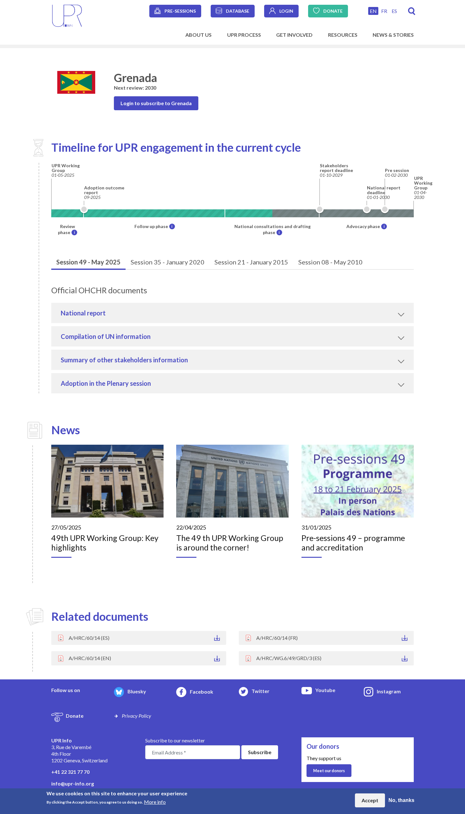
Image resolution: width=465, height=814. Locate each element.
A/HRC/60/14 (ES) (89, 638)
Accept (370, 800)
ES (394, 11)
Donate (333, 11)
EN (373, 11)
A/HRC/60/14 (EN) (90, 658)
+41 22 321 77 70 (70, 772)
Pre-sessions (180, 11)
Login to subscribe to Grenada (156, 103)
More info (155, 801)
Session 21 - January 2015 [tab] (251, 262)
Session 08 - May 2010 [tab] (330, 262)
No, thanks (401, 800)
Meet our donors (329, 770)
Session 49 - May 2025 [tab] (88, 262)
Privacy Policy (136, 716)
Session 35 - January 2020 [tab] (167, 262)
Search (411, 11)
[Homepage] (67, 15)
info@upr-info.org (72, 783)
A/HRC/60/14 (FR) (277, 638)
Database (237, 11)
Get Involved (294, 35)
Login (286, 11)
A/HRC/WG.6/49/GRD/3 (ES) (288, 658)
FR (384, 11)
